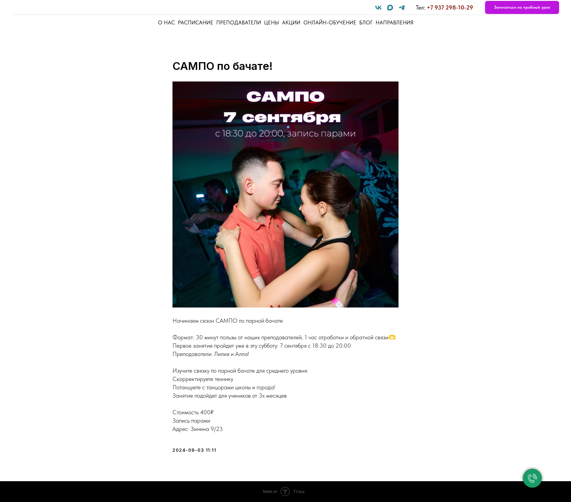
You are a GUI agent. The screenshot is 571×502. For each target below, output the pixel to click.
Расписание (195, 22)
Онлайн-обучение (329, 22)
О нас (166, 22)
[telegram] (401, 7)
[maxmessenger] (390, 7)
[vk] (378, 7)
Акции (291, 22)
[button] (522, 7)
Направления (394, 22)
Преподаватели (238, 22)
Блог (366, 22)
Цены (271, 22)
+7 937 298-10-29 (450, 7)
